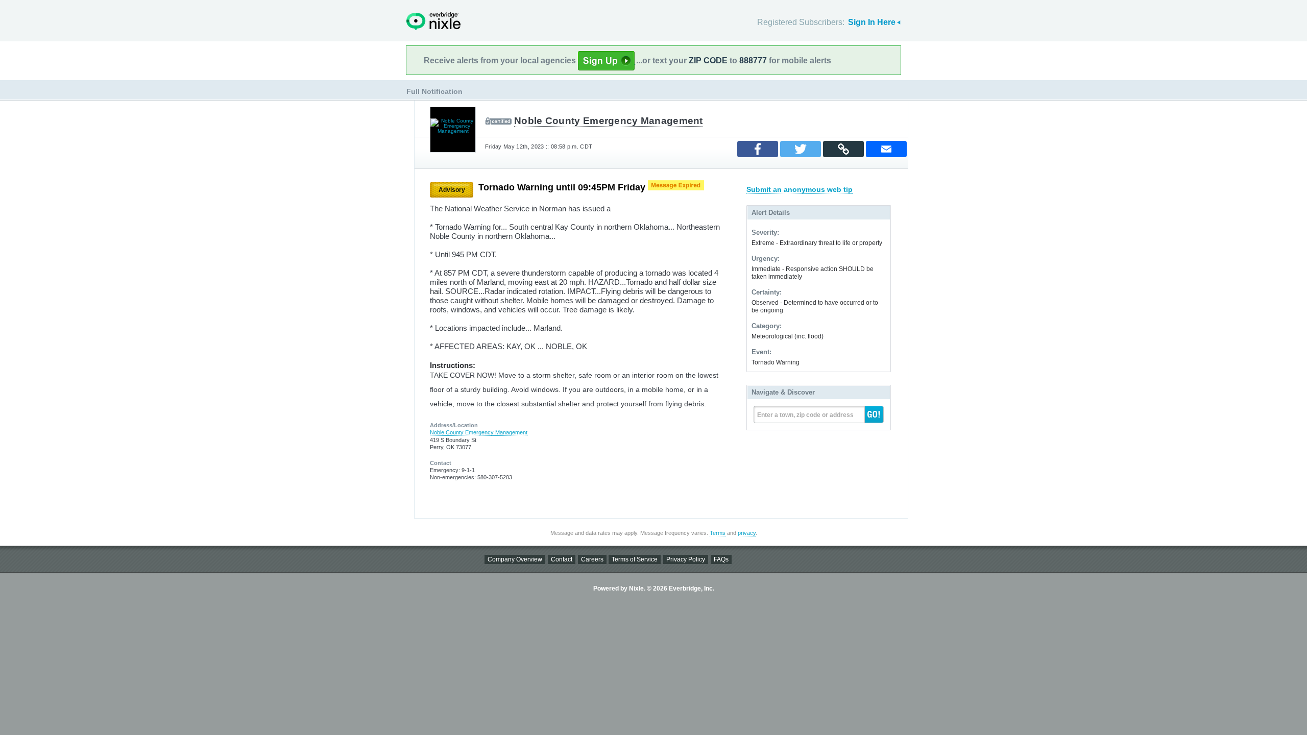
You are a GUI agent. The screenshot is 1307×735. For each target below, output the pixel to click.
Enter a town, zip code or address (805, 415)
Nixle (433, 21)
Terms (717, 533)
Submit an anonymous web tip (799, 189)
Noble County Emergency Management (608, 120)
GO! (874, 414)
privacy (747, 533)
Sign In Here (871, 22)
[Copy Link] (843, 149)
